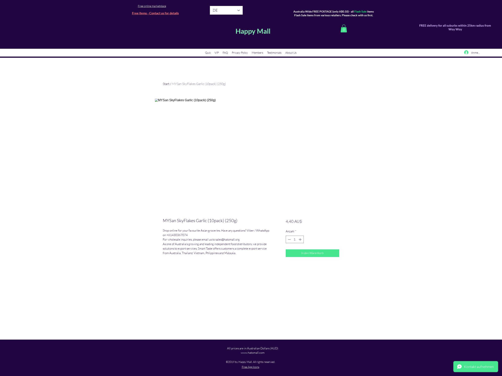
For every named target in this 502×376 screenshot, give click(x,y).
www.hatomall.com (253, 352)
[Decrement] (289, 239)
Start (166, 84)
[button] (343, 28)
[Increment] (300, 239)
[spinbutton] (294, 239)
